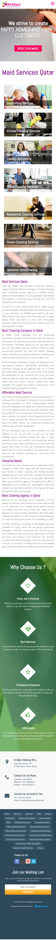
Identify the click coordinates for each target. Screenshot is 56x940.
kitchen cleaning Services (15, 835)
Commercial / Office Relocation (28, 843)
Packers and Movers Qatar (40, 839)
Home (7, 814)
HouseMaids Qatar (42, 822)
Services (29, 814)
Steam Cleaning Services (39, 826)
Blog (8, 822)
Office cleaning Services (16, 826)
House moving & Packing (23, 848)
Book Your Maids (28, 48)
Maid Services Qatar (22, 822)
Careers (48, 814)
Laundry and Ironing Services (40, 835)
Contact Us (10, 818)
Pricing (40, 848)
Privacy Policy (45, 818)
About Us (17, 814)
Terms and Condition (27, 818)
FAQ (39, 814)
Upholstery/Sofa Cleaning (41, 831)
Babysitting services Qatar (16, 831)
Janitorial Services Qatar (15, 839)
